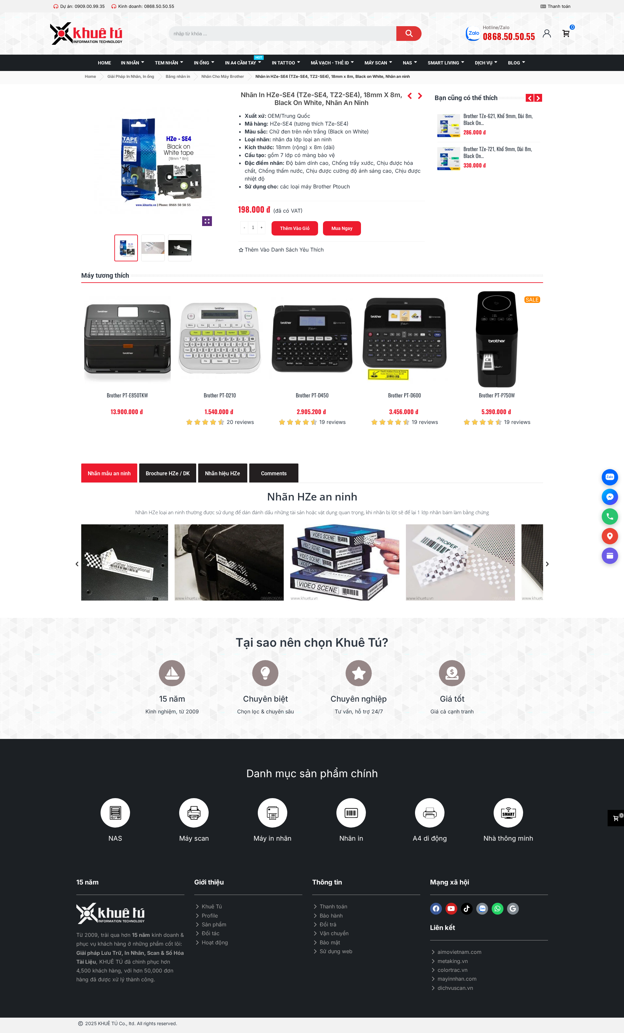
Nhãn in (351, 838)
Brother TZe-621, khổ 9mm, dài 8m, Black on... (498, 119)
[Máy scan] (194, 813)
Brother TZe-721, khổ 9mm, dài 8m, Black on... (497, 152)
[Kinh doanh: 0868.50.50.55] (113, 6)
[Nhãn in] (351, 813)
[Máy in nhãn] (272, 813)
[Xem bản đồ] (610, 536)
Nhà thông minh (508, 838)
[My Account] (546, 33)
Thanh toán (559, 6)
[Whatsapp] (497, 909)
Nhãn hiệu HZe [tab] (222, 473)
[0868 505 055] (610, 516)
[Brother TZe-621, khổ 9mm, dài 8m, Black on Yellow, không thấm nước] (448, 126)
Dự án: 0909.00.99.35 (82, 6)
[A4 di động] (429, 813)
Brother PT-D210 (220, 395)
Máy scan (194, 838)
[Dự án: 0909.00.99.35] (55, 6)
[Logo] (482, 909)
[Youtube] (451, 909)
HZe (275, 123)
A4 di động (430, 838)
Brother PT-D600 (404, 395)
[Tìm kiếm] (409, 33)
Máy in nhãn (273, 838)
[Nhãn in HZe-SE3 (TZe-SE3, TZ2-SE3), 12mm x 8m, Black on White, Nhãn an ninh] (409, 96)
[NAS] (115, 813)
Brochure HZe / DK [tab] (168, 473)
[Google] (513, 909)
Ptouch (341, 186)
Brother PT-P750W (497, 395)
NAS (115, 838)
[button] (530, 98)
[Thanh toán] (543, 6)
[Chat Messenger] (610, 497)
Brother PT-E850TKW (127, 395)
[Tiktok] (467, 909)
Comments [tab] (274, 473)
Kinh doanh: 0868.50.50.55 (146, 6)
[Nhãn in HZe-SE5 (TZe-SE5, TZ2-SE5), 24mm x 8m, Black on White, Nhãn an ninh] (420, 96)
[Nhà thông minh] (508, 813)
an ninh (322, 139)
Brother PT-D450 (312, 395)
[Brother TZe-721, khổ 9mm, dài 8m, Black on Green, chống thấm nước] (448, 159)
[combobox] (276, 33)
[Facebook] (436, 909)
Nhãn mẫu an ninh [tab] (109, 473)
